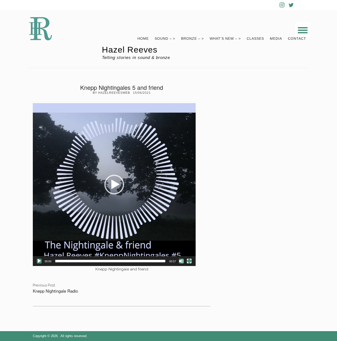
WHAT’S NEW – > (225, 38)
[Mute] (181, 261)
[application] (114, 184)
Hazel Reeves (129, 49)
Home (143, 38)
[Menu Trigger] (302, 29)
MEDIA (276, 38)
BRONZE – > (192, 38)
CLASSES (255, 38)
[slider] (110, 261)
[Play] (39, 261)
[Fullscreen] (189, 261)
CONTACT (297, 38)
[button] (114, 184)
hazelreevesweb (114, 92)
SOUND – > (165, 38)
